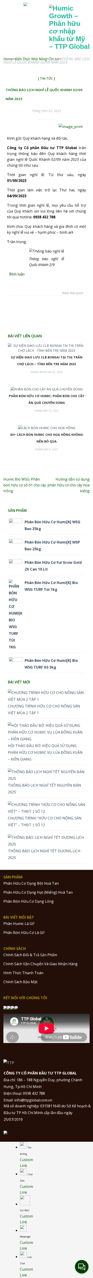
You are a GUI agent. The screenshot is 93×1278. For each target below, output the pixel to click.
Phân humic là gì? (19, 923)
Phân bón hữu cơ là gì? (24, 932)
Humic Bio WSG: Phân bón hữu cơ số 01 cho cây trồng (24, 485)
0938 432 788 (34, 1093)
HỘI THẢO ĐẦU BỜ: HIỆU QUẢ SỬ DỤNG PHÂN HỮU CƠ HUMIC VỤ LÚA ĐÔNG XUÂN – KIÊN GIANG (45, 752)
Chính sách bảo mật (20, 981)
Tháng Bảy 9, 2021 (46, 449)
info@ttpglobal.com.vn (33, 1100)
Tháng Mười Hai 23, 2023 (46, 372)
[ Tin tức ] (46, 78)
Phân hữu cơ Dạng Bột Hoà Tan (31, 883)
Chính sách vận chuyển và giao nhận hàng (40, 963)
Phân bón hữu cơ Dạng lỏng (28, 901)
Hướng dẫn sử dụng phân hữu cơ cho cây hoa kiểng (68, 485)
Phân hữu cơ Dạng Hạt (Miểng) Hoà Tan (38, 892)
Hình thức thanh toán (23, 972)
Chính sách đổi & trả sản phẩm (30, 954)
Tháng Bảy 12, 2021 (46, 411)
